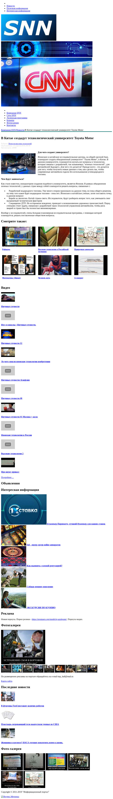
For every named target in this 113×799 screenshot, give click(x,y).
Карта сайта (6, 681)
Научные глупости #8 (11, 398)
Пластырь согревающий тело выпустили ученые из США (30, 724)
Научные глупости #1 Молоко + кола (19, 417)
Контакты (11, 125)
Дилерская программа (17, 118)
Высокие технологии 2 (12, 453)
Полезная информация (17, 8)
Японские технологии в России (16, 435)
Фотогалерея (13, 123)
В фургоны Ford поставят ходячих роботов (22, 706)
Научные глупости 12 (11, 343)
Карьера (10, 120)
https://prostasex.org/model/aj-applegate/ (49, 619)
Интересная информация (18, 11)
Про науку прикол (10, 472)
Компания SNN (14, 113)
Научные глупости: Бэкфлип (15, 380)
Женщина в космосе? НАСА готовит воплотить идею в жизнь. (32, 742)
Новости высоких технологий (20, 144)
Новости (11, 6)
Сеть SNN (11, 115)
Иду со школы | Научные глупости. (18, 325)
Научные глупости (10, 306)
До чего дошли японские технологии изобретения (25, 361)
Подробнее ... (7, 477)
